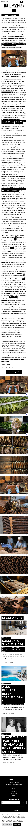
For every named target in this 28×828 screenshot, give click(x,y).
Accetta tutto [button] (17, 824)
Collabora (14, 793)
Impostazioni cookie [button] (7, 824)
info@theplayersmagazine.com (14, 784)
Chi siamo (14, 791)
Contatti (14, 795)
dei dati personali (20, 806)
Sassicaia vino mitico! (12, 642)
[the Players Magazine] (14, 5)
